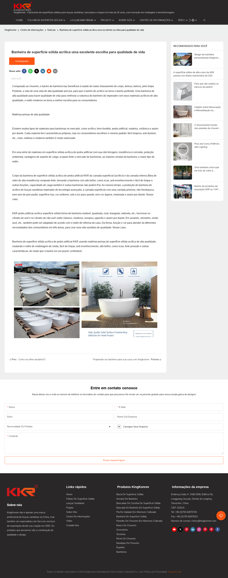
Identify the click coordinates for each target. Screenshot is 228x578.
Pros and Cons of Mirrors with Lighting (206, 145)
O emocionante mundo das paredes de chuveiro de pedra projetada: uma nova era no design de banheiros (207, 127)
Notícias (51, 30)
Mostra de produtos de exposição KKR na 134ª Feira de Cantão (206, 188)
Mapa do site (174, 571)
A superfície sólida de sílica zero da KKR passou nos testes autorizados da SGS (193, 74)
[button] (190, 20)
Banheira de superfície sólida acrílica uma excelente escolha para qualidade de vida (102, 30)
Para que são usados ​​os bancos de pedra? (206, 85)
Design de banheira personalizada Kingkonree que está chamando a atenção (207, 56)
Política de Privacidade (156, 571)
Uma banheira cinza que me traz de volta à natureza (206, 169)
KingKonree (10, 30)
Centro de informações (31, 30)
